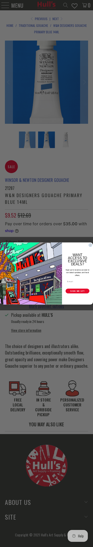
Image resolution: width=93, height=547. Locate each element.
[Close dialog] (90, 245)
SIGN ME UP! (77, 291)
